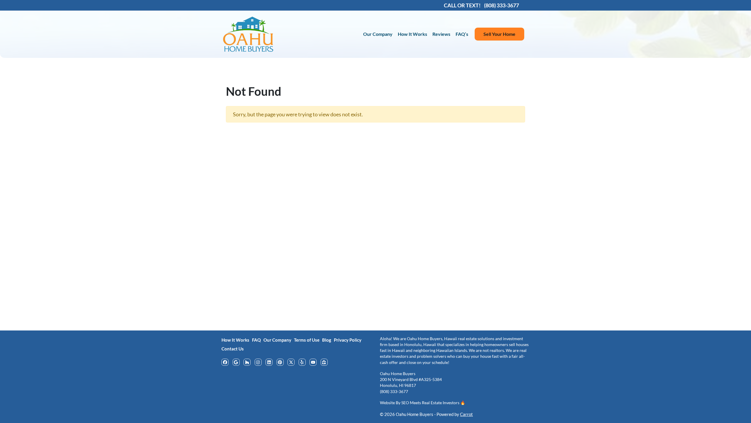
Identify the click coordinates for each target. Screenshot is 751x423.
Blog (326, 340)
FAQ (256, 340)
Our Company (378, 34)
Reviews (441, 34)
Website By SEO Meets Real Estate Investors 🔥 (422, 402)
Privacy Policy (347, 340)
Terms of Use (306, 340)
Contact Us (232, 348)
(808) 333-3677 (394, 391)
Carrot (466, 414)
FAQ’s (462, 34)
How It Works (412, 34)
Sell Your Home (499, 34)
